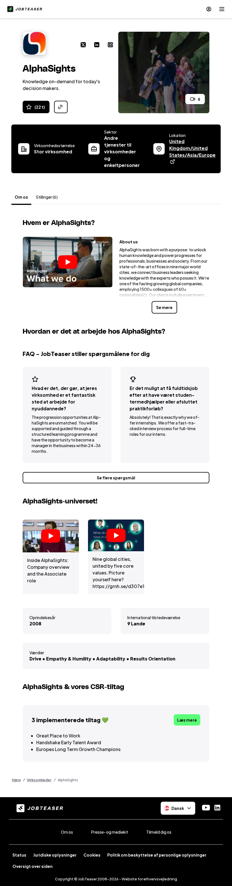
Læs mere (187, 719)
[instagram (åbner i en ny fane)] (110, 45)
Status (19, 854)
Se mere (164, 307)
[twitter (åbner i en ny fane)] (83, 45)
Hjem (16, 780)
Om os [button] (21, 196)
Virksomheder (39, 780)
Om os (67, 831)
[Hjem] (23, 9)
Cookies (91, 854)
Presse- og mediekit (109, 831)
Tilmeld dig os (158, 831)
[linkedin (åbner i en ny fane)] (96, 45)
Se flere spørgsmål (116, 477)
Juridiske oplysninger (55, 854)
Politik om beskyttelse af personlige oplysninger (157, 854)
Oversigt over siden (32, 866)
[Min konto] (209, 9)
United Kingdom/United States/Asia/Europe (192, 148)
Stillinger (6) (47, 196)
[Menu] (222, 9)
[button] (67, 262)
